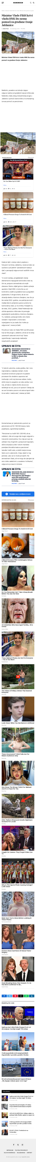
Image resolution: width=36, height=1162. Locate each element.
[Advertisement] (18, 75)
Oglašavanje (21, 1152)
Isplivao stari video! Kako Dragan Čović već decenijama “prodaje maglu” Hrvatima (16, 1028)
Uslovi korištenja (9, 1152)
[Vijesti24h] (18, 2)
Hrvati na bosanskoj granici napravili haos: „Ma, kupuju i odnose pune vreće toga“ (16, 1080)
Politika (23, 28)
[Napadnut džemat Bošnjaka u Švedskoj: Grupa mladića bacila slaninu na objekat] (5, 1107)
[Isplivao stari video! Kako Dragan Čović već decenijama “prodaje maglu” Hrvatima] (18, 1015)
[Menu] (3, 3)
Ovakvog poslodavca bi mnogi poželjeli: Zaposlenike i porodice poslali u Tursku (15, 1054)
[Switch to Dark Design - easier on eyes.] (31, 2)
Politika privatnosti (21, 1150)
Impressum (10, 1150)
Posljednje (6, 1091)
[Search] (33, 3)
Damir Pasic (6, 28)
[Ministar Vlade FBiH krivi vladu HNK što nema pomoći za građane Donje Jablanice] (18, 42)
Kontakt (29, 1152)
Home (3, 10)
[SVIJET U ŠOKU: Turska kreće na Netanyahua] (5, 1132)
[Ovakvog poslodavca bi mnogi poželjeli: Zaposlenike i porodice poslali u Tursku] (18, 1041)
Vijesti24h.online (26, 1157)
